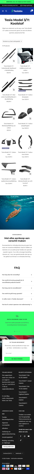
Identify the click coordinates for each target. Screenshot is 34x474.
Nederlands (18, 453)
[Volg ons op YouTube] (29, 436)
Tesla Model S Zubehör (23, 399)
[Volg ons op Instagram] (25, 436)
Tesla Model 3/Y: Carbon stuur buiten (25, 153)
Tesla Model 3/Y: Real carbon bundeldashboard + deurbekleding (8, 97)
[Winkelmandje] (31, 11)
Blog (8, 396)
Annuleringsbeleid (7, 437)
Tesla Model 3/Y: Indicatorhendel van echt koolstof (25, 181)
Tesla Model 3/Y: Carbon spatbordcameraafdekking (8, 180)
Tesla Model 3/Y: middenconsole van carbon (25, 68)
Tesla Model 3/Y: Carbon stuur (9, 153)
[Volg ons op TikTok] (21, 440)
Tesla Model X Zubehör (23, 404)
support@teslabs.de (8, 389)
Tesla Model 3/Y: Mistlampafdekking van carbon (9, 126)
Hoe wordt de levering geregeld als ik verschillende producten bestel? (13, 281)
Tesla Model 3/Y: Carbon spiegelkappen (25, 125)
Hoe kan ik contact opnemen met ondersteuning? (16, 304)
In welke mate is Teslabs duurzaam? (12, 299)
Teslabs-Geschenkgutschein (8, 418)
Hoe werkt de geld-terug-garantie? (12, 293)
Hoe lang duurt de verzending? (11, 274)
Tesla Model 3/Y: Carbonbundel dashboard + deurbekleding (9, 68)
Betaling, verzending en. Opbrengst (8, 442)
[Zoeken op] (6, 11)
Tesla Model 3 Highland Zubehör (24, 393)
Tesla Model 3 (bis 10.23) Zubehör (24, 388)
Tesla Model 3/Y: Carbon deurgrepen (25, 96)
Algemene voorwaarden (6, 424)
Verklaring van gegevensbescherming (8, 433)
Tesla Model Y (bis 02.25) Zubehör (24, 376)
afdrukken (5, 428)
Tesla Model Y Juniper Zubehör (25, 382)
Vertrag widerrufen (8, 446)
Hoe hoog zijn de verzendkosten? (11, 288)
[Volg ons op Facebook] (21, 436)
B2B (3, 414)
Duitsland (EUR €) (7, 453)
